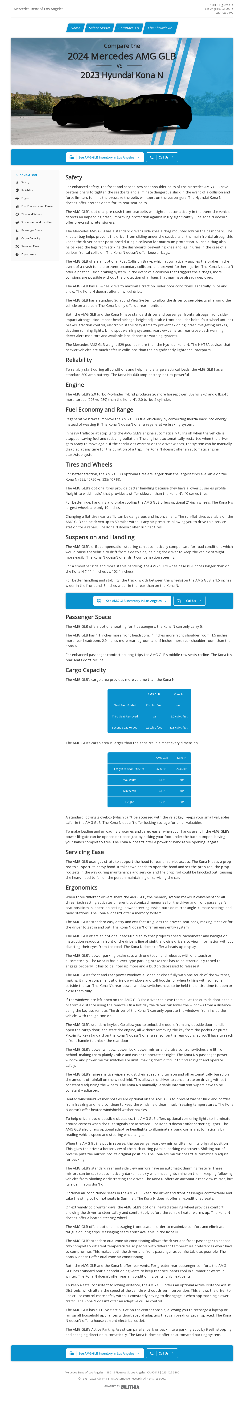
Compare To (129, 28)
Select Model (99, 28)
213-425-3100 (224, 12)
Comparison (28, 175)
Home (75, 28)
